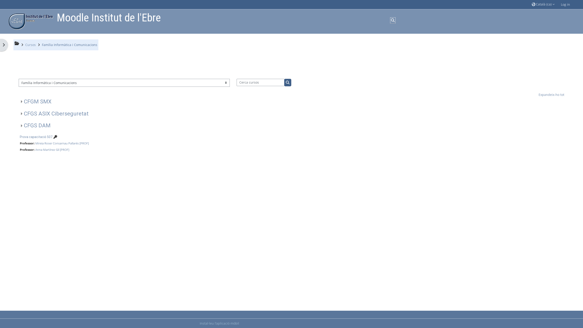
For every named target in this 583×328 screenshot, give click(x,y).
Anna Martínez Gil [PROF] (52, 150)
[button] (543, 4)
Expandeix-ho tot (551, 94)
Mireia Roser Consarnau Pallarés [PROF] (62, 143)
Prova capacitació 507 (36, 137)
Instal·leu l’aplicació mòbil (219, 323)
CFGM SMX (37, 101)
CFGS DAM (37, 125)
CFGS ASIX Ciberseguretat (56, 113)
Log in (565, 4)
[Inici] (29, 21)
